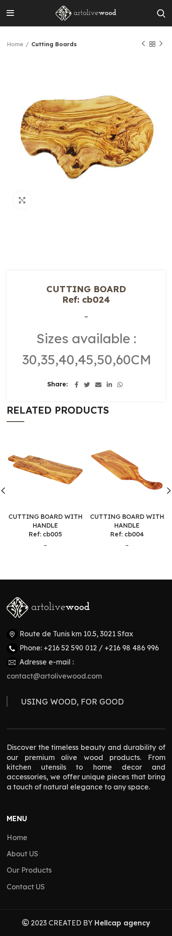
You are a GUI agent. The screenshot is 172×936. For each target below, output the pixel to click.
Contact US (26, 886)
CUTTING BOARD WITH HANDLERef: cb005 (45, 525)
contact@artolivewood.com (54, 676)
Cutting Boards (54, 44)
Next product (161, 44)
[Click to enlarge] (22, 200)
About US (22, 853)
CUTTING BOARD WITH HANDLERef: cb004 (127, 525)
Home (15, 44)
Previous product (143, 44)
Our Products (29, 870)
